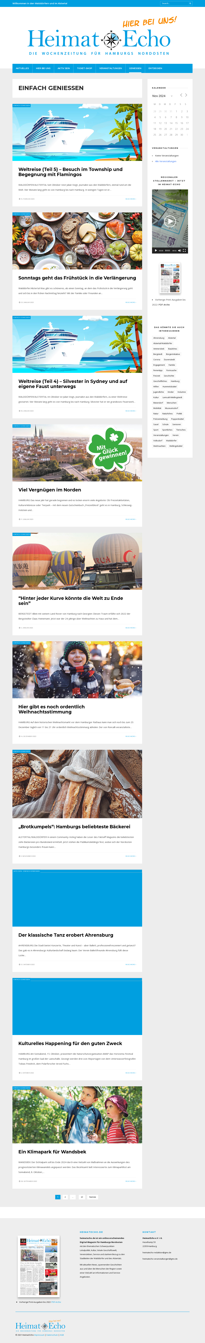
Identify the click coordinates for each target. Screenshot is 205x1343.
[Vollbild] (184, 250)
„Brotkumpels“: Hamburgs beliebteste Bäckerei (74, 826)
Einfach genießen (21, 105)
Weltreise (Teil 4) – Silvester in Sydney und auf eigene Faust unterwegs (72, 384)
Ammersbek (158, 348)
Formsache (171, 370)
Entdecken (155, 68)
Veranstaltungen (110, 68)
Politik (179, 413)
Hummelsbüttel (169, 386)
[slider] (167, 250)
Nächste (92, 1197)
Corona (156, 359)
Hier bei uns (43, 68)
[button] (170, 221)
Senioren (176, 424)
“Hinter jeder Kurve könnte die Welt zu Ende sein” (70, 600)
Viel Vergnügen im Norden (49, 490)
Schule (165, 424)
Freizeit (156, 375)
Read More (130, 199)
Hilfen (156, 386)
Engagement (159, 365)
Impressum (39, 1335)
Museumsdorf (171, 408)
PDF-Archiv (164, 304)
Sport (155, 429)
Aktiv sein (64, 68)
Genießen (135, 68)
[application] (170, 221)
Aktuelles (22, 68)
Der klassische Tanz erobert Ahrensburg (65, 935)
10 (82, 1197)
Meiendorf (158, 402)
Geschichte (169, 375)
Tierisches (181, 429)
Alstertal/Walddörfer (162, 343)
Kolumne (182, 392)
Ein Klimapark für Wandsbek (52, 1152)
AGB (62, 1335)
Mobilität (157, 408)
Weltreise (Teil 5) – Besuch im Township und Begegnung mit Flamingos (70, 172)
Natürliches (167, 413)
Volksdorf (157, 440)
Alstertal (172, 338)
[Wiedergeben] (155, 250)
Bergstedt (157, 354)
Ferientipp (158, 370)
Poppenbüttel (177, 419)
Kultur (156, 397)
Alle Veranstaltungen (165, 161)
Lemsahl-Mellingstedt (172, 397)
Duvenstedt (169, 359)
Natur (155, 413)
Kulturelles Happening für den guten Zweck (70, 1043)
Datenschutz (52, 1335)
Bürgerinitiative (173, 354)
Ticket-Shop (84, 68)
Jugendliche (158, 392)
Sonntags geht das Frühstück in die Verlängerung (77, 278)
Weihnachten (159, 446)
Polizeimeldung (160, 419)
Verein (176, 435)
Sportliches (167, 429)
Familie (172, 365)
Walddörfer (171, 440)
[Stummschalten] (179, 250)
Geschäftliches (160, 381)
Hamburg (175, 381)
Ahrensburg (158, 338)
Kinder (171, 392)
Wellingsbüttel (175, 446)
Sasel (155, 424)
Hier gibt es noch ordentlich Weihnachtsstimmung (51, 709)
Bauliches (172, 348)
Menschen (171, 402)
